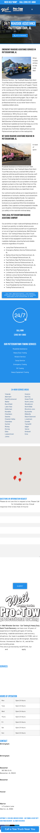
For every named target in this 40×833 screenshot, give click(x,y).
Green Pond (29, 399)
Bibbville (28, 414)
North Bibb (28, 407)
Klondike (8, 411)
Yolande (7, 394)
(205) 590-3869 (7, 811)
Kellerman (8, 409)
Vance (27, 429)
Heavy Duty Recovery (6, 682)
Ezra (26, 434)
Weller (7, 402)
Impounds (3, 686)
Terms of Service (14, 649)
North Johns (29, 402)
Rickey (7, 426)
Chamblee (8, 421)
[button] (21, 473)
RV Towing (20, 368)
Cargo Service (20, 360)
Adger (27, 426)
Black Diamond (30, 416)
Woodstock (29, 404)
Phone (2, 532)
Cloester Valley (10, 419)
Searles (7, 416)
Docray (7, 429)
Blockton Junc (30, 409)
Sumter (7, 424)
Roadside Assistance (20, 349)
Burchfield (8, 404)
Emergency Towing (20, 364)
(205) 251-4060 (29, 2)
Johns (7, 436)
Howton (27, 394)
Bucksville (28, 411)
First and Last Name (7, 510)
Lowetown (28, 419)
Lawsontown (9, 434)
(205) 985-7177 (7, 799)
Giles (6, 431)
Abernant (8, 397)
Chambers (8, 414)
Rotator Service (20, 357)
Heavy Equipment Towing (20, 372)
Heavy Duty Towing (20, 353)
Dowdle (27, 421)
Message (3, 542)
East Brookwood (10, 399)
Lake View (8, 407)
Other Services (5, 690)
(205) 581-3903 (20, 334)
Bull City (27, 397)
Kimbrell (28, 431)
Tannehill (28, 424)
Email (2, 521)
